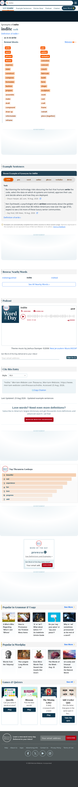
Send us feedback (59, 227)
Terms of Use (68, 748)
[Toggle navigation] (75, 2)
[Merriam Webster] (39, 543)
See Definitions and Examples (38, 556)
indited (54, 277)
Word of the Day (39, 548)
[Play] (23, 316)
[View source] (41, 198)
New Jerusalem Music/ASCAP (63, 348)
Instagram (50, 753)
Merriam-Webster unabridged (39, 419)
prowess (37, 552)
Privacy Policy (56, 748)
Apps (22, 748)
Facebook (28, 753)
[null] (45, 552)
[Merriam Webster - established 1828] (2, 3)
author (38, 180)
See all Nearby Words (38, 284)
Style (4, 375)
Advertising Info (32, 748)
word (29, 180)
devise (69, 180)
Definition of (9, 33)
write (8, 179)
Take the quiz (68, 719)
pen (18, 180)
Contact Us (44, 748)
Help (6, 748)
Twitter (35, 753)
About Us (14, 748)
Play (10, 710)
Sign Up (70, 357)
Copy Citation (40, 390)
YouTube (43, 753)
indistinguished (9, 277)
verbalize (59, 180)
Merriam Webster (7, 737)
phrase (48, 180)
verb (15, 29)
